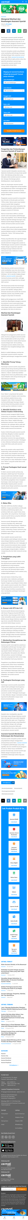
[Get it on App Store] (14, 1150)
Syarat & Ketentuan (20, 1113)
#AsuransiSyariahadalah (7, 788)
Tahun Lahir (7, 112)
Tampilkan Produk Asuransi (14, 130)
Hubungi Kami (4, 1121)
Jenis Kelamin (7, 88)
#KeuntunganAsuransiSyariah (8, 791)
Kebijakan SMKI (19, 1121)
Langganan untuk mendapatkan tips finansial (13, 1186)
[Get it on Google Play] (14, 1145)
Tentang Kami (4, 1113)
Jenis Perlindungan (9, 79)
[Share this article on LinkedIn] (14, 31)
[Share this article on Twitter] (3, 31)
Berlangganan (21, 1189)
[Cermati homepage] (6, 1208)
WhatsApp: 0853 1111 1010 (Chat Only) (10, 1101)
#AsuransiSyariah (18, 788)
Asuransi (3, 16)
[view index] (25, 1005)
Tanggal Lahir (7, 96)
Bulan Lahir (7, 104)
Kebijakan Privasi (19, 1117)
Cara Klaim (7, 120)
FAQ (2, 1117)
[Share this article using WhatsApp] (19, 31)
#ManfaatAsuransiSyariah (7, 793)
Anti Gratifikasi (18, 1128)
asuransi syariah (10, 276)
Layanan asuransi (22, 742)
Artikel (2, 1124)
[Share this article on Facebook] (8, 31)
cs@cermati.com (11, 1085)
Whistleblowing (18, 1124)
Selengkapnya (6, 782)
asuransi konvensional (18, 57)
